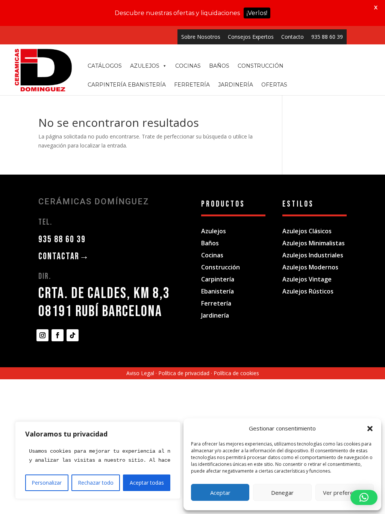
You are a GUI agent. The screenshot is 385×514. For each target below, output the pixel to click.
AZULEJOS (144, 65)
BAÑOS (219, 65)
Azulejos (213, 231)
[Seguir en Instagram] (42, 335)
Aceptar (220, 492)
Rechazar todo (96, 482)
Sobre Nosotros (200, 36)
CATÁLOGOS (105, 65)
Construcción (220, 267)
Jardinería (215, 315)
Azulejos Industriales (312, 255)
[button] (370, 428)
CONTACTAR (63, 256)
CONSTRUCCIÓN (260, 65)
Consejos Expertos (251, 36)
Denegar (282, 492)
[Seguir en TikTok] (73, 335)
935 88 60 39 (327, 36)
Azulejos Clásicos (307, 231)
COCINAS (188, 65)
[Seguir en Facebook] (58, 335)
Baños (210, 243)
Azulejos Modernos (310, 267)
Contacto (292, 36)
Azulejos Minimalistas (313, 243)
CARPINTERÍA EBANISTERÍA (127, 84)
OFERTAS (274, 84)
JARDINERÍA (235, 84)
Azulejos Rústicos (307, 291)
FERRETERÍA (192, 84)
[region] (97, 460)
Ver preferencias (344, 492)
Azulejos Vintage (307, 279)
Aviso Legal (140, 373)
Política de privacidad (183, 373)
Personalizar (47, 482)
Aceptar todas (147, 482)
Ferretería (216, 303)
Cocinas (212, 255)
